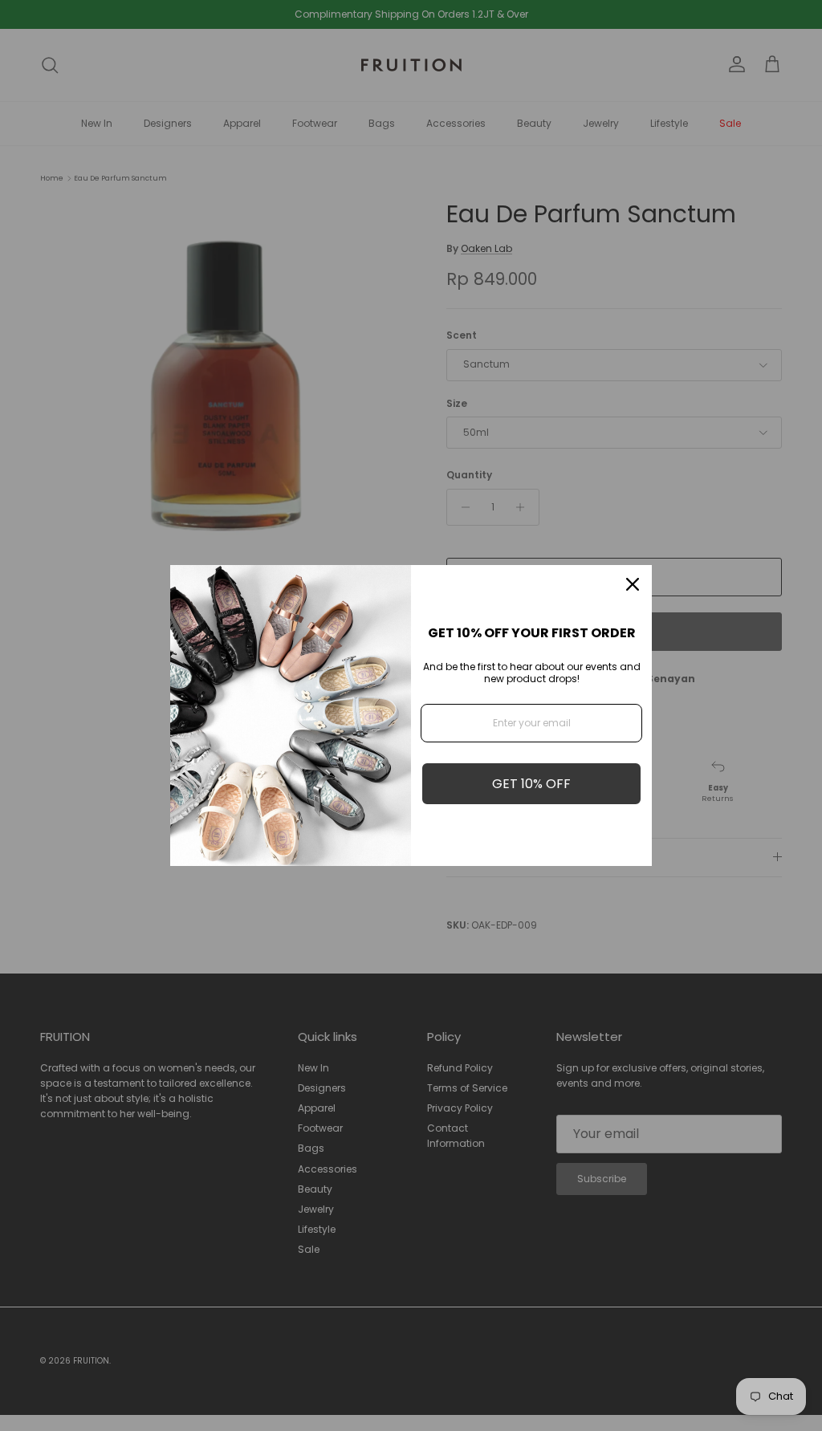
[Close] (632, 584)
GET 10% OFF (531, 783)
